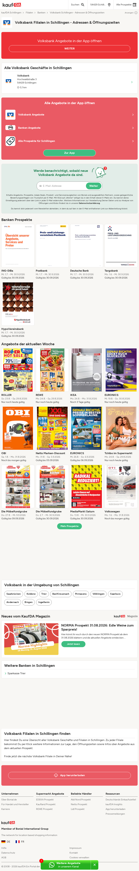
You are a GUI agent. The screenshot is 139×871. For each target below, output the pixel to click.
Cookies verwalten (79, 857)
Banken (41, 13)
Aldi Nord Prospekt (81, 799)
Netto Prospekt (79, 804)
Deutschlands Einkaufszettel (121, 799)
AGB (3, 857)
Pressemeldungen (115, 813)
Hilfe (3, 848)
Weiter (93, 185)
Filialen (29, 13)
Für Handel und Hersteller (15, 804)
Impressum (76, 848)
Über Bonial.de (9, 799)
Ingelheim (43, 602)
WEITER (69, 48)
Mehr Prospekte (70, 526)
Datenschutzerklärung (89, 203)
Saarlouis (115, 593)
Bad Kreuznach (60, 593)
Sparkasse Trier (16, 673)
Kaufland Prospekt (45, 804)
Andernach (12, 602)
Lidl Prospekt (77, 809)
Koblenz (31, 593)
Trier (44, 593)
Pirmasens (81, 593)
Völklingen (99, 593)
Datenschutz (8, 852)
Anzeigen (129, 13)
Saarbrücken (13, 593)
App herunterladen (115, 809)
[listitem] (17, 252)
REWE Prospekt (44, 809)
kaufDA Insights (114, 804)
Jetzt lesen (73, 644)
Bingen (29, 602)
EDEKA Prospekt (45, 799)
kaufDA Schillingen (11, 13)
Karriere (5, 809)
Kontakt (74, 852)
